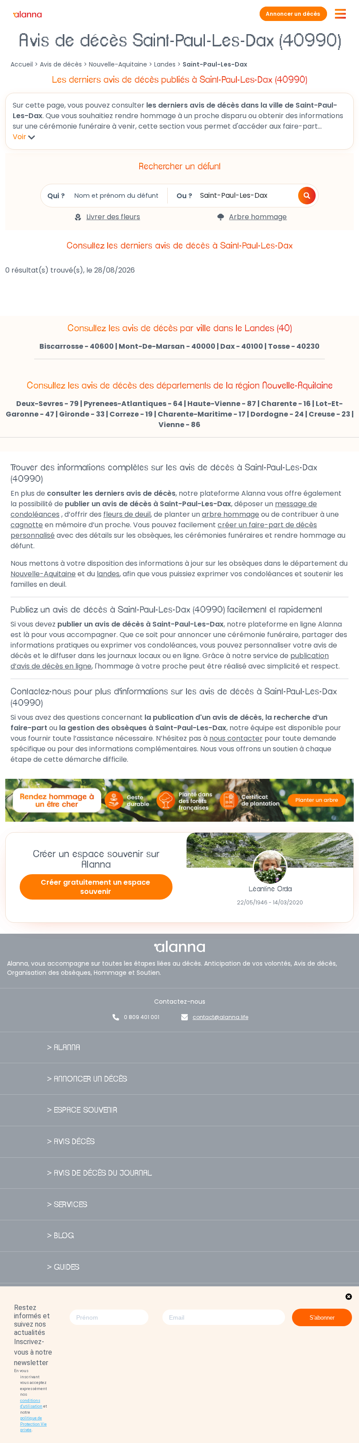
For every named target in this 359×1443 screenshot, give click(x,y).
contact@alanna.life (220, 1017)
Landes (165, 64)
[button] (307, 195)
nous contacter (236, 738)
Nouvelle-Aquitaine (118, 64)
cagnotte (27, 525)
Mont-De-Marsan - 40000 (167, 346)
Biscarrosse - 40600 (76, 346)
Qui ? (56, 196)
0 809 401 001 (141, 1017)
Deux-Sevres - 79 (47, 404)
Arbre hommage (258, 217)
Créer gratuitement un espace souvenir (95, 887)
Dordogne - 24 (277, 414)
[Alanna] (27, 14)
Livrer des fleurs (113, 217)
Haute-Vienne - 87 (221, 404)
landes (108, 574)
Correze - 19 (131, 414)
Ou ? (184, 196)
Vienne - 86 (179, 425)
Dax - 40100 (241, 346)
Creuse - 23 (329, 414)
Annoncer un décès (293, 14)
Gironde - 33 (82, 414)
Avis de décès (61, 64)
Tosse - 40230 (294, 346)
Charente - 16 (286, 404)
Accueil (22, 64)
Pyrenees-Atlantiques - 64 (133, 404)
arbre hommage (230, 514)
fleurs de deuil (127, 514)
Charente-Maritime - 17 (202, 414)
